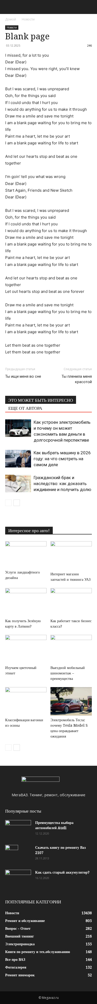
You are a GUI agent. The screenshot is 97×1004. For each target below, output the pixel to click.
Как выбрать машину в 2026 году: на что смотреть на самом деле (62, 458)
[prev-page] (8, 503)
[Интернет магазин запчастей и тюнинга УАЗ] (71, 555)
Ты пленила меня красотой (77, 379)
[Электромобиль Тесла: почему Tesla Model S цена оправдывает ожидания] (71, 701)
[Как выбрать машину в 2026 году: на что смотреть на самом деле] (18, 459)
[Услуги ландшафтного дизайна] (26, 554)
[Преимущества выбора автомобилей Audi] (18, 829)
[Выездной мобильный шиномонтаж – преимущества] (71, 649)
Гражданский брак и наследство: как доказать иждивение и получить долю (62, 483)
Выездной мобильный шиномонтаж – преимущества (67, 673)
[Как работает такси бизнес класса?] (71, 602)
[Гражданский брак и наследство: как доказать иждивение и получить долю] (18, 484)
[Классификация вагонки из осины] (26, 701)
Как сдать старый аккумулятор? (62, 872)
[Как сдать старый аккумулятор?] (18, 879)
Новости (28, 19)
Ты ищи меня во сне (23, 376)
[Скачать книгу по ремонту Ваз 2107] (11, 854)
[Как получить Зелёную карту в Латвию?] (26, 602)
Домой (10, 19)
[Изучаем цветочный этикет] (26, 649)
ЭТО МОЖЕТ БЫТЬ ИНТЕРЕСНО (40, 400)
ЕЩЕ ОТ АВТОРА (25, 408)
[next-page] (16, 503)
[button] (9, 7)
